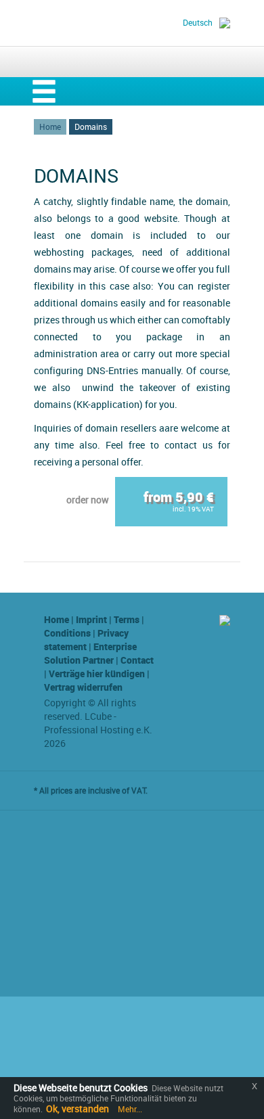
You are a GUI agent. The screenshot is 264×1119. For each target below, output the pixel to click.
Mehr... (129, 1108)
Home (50, 126)
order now (87, 499)
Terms (126, 619)
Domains (90, 126)
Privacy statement (86, 639)
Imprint (91, 619)
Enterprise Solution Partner (90, 653)
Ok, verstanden (77, 1108)
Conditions (67, 632)
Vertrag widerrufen (83, 687)
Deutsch (198, 22)
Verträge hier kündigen (97, 673)
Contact (137, 660)
